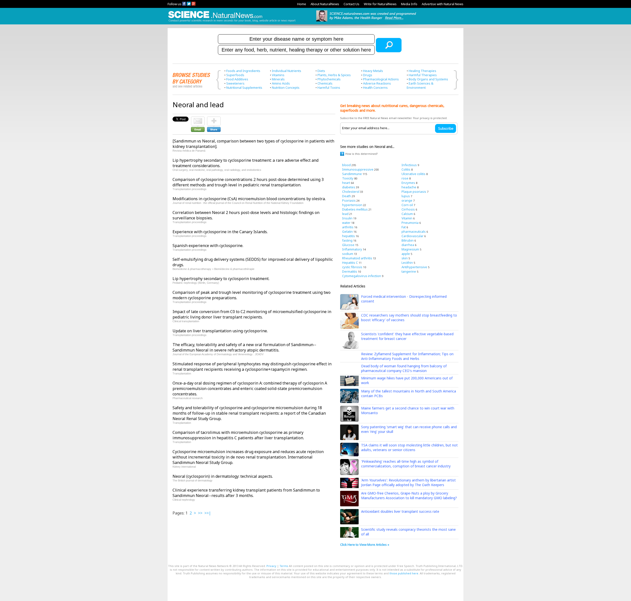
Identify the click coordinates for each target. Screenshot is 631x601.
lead (345, 214)
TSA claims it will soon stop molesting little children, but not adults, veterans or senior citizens (409, 447)
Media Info (409, 4)
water (346, 222)
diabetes (348, 187)
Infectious (409, 165)
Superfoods (235, 75)
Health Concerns (375, 87)
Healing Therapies (422, 71)
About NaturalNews (325, 4)
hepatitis (348, 236)
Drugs (367, 75)
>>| (207, 513)
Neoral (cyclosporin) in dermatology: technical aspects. (223, 476)
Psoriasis (349, 200)
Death (346, 196)
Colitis (406, 169)
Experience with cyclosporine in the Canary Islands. (220, 231)
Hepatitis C (350, 262)
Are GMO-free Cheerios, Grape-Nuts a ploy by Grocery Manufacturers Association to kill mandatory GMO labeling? (409, 495)
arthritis (347, 227)
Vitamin (407, 218)
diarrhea (408, 245)
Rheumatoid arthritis (357, 258)
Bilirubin (408, 240)
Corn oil (407, 205)
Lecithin (407, 262)
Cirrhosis (408, 209)
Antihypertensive (414, 267)
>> (200, 513)
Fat (404, 227)
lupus (406, 196)
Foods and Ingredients (243, 71)
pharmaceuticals (414, 231)
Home (301, 4)
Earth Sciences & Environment (420, 85)
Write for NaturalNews (380, 4)
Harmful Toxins (328, 87)
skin (405, 258)
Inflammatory (352, 249)
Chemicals (325, 83)
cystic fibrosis (352, 267)
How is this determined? (361, 154)
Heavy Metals (373, 71)
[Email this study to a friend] (198, 119)
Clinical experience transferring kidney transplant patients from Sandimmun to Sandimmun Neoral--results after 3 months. (246, 492)
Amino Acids (281, 83)
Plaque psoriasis (414, 191)
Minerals (278, 79)
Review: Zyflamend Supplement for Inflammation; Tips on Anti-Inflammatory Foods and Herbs (407, 356)
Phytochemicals (329, 79)
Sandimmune (352, 174)
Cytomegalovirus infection (361, 276)
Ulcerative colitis (413, 174)
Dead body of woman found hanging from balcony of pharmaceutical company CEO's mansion (404, 368)
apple (406, 253)
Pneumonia (410, 222)
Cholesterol (350, 191)
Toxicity (347, 178)
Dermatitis (349, 271)
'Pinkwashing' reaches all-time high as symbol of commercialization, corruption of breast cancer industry (406, 463)
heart (346, 182)
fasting (347, 240)
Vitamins (278, 75)
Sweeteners (235, 83)
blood (346, 165)
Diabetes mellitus (355, 209)
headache (409, 187)
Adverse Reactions (377, 83)
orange (407, 200)
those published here (403, 573)
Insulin (347, 218)
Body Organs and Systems (428, 79)
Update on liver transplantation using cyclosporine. (220, 331)
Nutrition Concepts (285, 87)
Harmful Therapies (423, 75)
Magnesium (410, 249)
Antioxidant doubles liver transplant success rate (400, 511)
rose (405, 178)
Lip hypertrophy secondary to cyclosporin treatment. (221, 278)
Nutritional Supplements (244, 87)
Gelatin (347, 231)
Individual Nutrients (286, 71)
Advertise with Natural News (442, 4)
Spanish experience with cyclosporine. (208, 245)
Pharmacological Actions (381, 79)
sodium (347, 253)
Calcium (407, 214)
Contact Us (351, 4)
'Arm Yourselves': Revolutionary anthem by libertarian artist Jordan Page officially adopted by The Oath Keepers (408, 482)
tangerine (409, 271)
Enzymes (408, 182)
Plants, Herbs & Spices (334, 75)
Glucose (348, 245)
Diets (321, 71)
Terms (284, 566)
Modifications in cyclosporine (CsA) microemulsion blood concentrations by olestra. (249, 198)
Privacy (271, 566)
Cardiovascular (412, 236)
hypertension (352, 205)
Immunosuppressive (357, 169)
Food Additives (237, 79)
